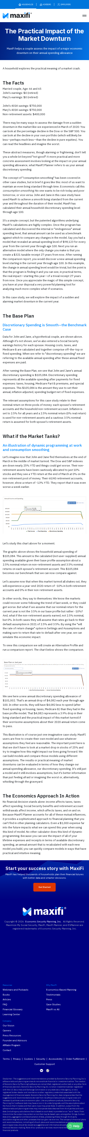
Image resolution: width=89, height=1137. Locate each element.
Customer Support (44, 1064)
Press (49, 999)
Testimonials (53, 994)
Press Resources (12, 1035)
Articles (7, 999)
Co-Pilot (50, 951)
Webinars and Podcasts (15, 989)
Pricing (6, 973)
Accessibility (56, 1058)
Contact (7, 1050)
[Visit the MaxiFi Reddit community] (47, 1070)
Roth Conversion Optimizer (18, 960)
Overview (51, 941)
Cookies (28, 1058)
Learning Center (11, 1014)
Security (40, 1058)
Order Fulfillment (75, 1058)
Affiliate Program (11, 1045)
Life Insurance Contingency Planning (18, 966)
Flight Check (52, 946)
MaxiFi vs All (52, 1009)
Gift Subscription (12, 978)
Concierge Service (56, 956)
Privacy (17, 1058)
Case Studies (53, 1004)
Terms (6, 1058)
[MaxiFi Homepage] (12, 16)
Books (6, 994)
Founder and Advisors (15, 1040)
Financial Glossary (13, 1009)
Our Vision (8, 1025)
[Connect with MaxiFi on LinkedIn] (41, 1070)
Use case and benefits (15, 946)
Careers (7, 1030)
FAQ (5, 1004)
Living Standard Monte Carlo (11, 953)
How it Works (10, 941)
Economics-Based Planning (61, 989)
